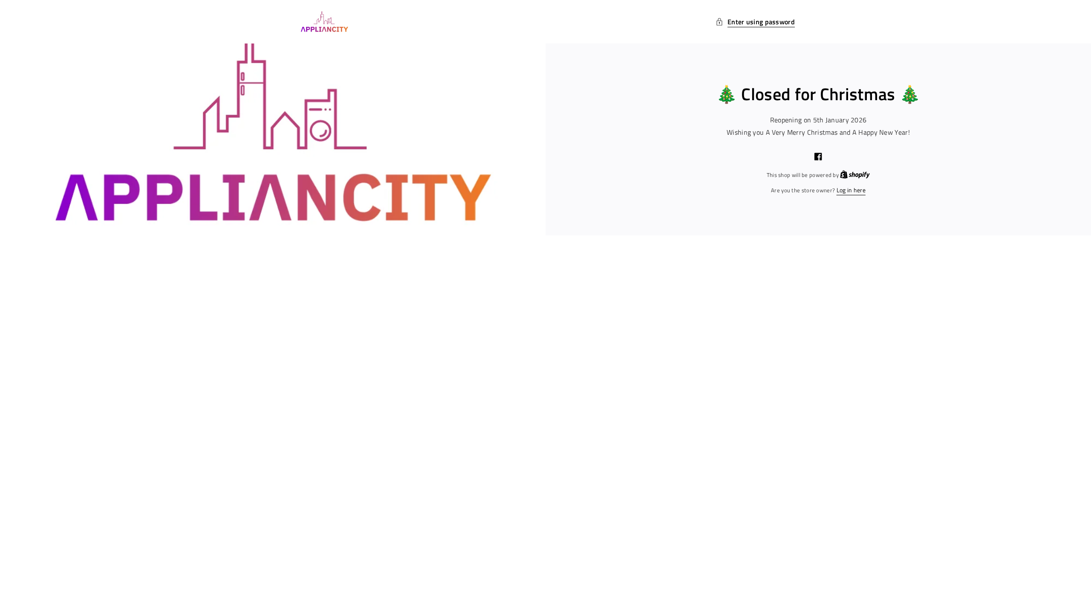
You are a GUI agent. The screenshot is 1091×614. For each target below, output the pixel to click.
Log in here (851, 189)
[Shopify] (855, 174)
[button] (755, 22)
